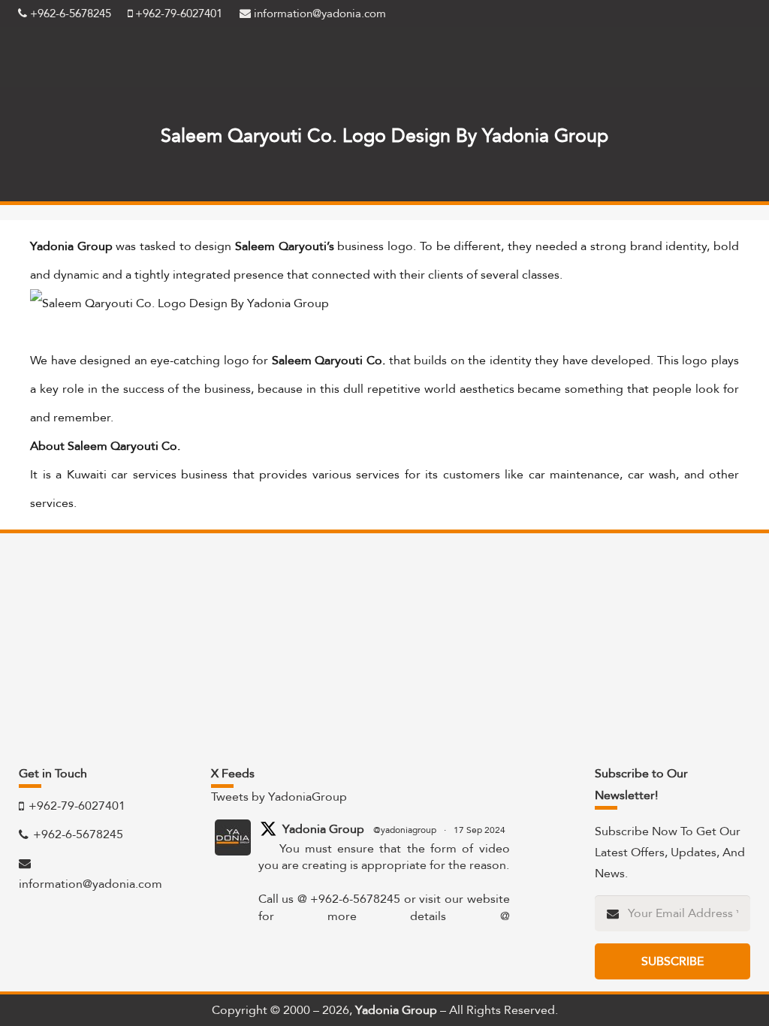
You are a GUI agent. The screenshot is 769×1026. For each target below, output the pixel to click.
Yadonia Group (323, 829)
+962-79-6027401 (177, 13)
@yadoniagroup (404, 830)
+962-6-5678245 (69, 13)
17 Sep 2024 (479, 830)
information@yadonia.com (318, 13)
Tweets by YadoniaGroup (279, 796)
